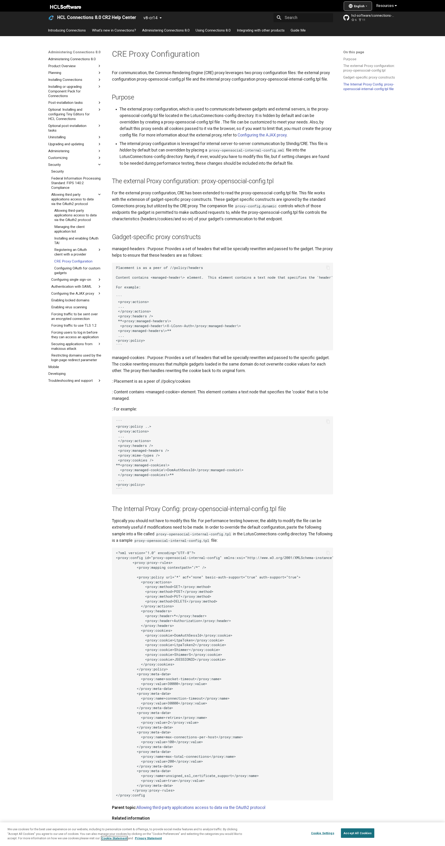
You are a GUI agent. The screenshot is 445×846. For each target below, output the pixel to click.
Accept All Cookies (357, 833)
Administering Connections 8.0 (166, 30)
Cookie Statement (114, 838)
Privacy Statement (148, 838)
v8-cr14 (150, 18)
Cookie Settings (322, 833)
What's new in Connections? (114, 30)
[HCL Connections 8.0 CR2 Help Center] (51, 18)
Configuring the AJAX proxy (262, 135)
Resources (385, 5)
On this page (353, 52)
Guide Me (298, 30)
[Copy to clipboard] (328, 268)
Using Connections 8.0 (213, 30)
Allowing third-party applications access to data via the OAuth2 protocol (201, 807)
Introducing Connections (67, 30)
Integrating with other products (261, 30)
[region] (222, 834)
